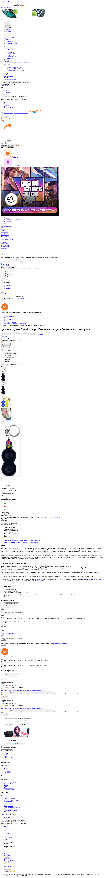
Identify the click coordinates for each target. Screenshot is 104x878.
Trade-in (6, 74)
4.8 (5, 830)
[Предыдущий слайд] (2, 626)
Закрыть (3, 639)
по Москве (90, 579)
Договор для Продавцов (10, 810)
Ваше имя (18, 295)
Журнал (6, 768)
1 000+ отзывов (8, 837)
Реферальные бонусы (10, 79)
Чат (2, 87)
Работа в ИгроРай (9, 811)
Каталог (6, 318)
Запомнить (6, 264)
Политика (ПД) (11, 56)
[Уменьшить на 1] (55, 693)
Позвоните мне (5, 95)
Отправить (3, 300)
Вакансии (10, 58)
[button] (52, 523)
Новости (6, 769)
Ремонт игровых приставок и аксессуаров (18, 62)
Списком (3, 147)
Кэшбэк (6, 756)
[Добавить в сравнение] (6, 696)
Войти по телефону (10, 267)
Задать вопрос (5, 608)
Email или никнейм (21, 260)
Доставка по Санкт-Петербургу (16, 70)
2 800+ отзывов (8, 829)
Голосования (10, 52)
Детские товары (8, 319)
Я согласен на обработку (16, 298)
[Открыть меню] (2, 113)
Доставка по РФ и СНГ (13, 69)
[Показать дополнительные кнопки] (1, 697)
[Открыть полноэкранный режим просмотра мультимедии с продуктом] (11, 450)
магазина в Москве (40, 580)
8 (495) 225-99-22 (5, 85)
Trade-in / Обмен (8, 757)
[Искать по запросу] (2, 121)
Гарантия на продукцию (10, 782)
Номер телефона (20, 296)
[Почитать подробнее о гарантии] (2, 517)
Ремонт (6, 786)
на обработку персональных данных (31, 721)
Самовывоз (7, 71)
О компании (10, 55)
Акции (6, 77)
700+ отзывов (7, 833)
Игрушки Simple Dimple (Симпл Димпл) (15, 323)
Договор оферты (8, 801)
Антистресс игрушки (10, 322)
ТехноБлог (7, 771)
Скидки (6, 754)
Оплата (6, 73)
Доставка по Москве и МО (14, 67)
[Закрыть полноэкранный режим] (2, 366)
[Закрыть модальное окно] (2, 253)
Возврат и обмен (8, 783)
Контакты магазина (9, 798)
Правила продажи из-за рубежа (12, 807)
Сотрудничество (11, 53)
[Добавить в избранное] (3, 697)
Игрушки (6, 320)
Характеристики (5, 421)
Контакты (10, 49)
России (99, 579)
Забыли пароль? (5, 265)
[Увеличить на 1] (78, 693)
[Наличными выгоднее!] (2, 490)
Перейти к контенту (6, 1)
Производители (8, 803)
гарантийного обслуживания (52, 517)
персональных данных (23, 298)
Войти (8, 141)
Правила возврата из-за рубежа (12, 809)
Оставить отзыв (5, 614)
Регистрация (4, 279)
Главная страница (9, 316)
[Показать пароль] (21, 262)
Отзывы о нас (8, 804)
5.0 (5, 826)
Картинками (10, 147)
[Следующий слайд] (5, 626)
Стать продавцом (8, 76)
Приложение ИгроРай (10, 789)
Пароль (18, 262)
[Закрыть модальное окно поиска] (1, 139)
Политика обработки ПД (11, 800)
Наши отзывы (11, 50)
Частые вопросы (8, 788)
